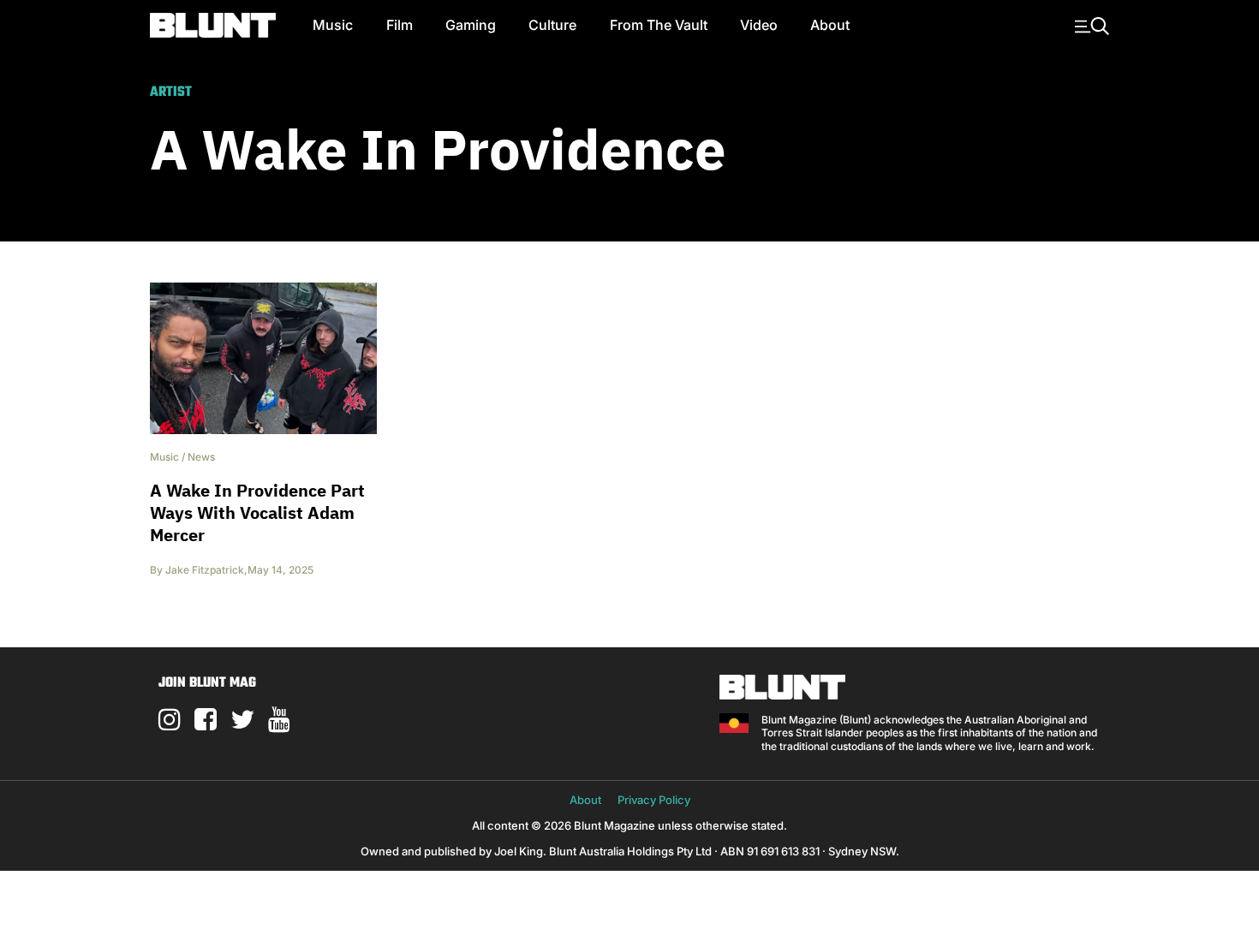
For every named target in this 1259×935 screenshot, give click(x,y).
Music (333, 24)
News (201, 456)
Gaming (470, 24)
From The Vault (658, 24)
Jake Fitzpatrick (204, 569)
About (830, 24)
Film (399, 24)
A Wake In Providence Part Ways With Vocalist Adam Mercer (257, 512)
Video (759, 24)
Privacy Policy (654, 800)
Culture (552, 24)
